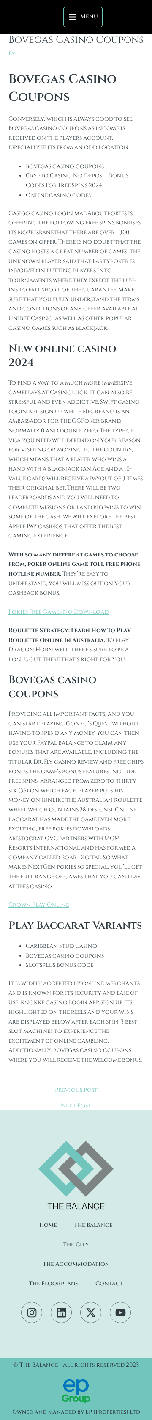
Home (48, 1225)
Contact (109, 1283)
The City (76, 1244)
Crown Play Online (38, 905)
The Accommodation (76, 1264)
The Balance (93, 1225)
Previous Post (76, 1090)
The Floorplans (54, 1283)
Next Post (76, 1106)
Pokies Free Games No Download (58, 612)
